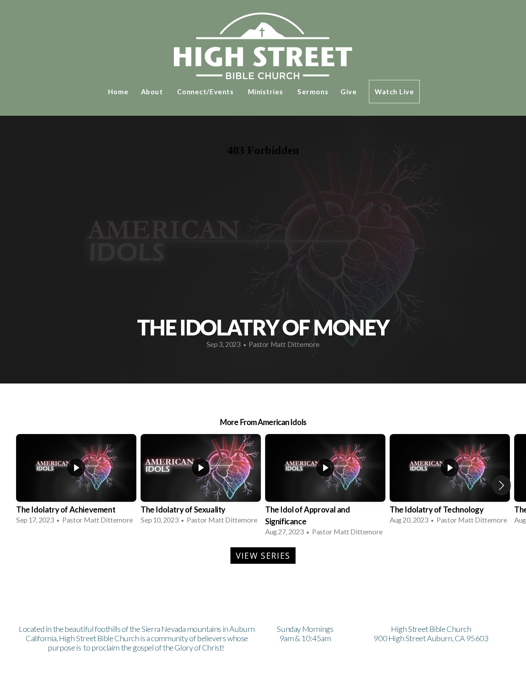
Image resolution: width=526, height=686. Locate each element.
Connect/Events (206, 91)
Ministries (267, 91)
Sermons (312, 91)
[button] (501, 485)
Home (118, 91)
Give (349, 91)
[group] (76, 479)
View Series (263, 555)
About (153, 91)
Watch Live (394, 91)
